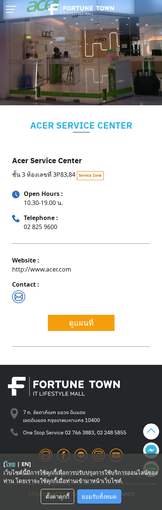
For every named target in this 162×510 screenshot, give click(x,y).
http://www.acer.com (41, 269)
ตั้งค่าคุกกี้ (57, 496)
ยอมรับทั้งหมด (99, 496)
